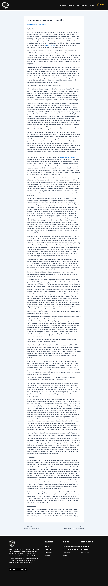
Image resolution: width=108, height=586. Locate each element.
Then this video (51, 45)
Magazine (71, 5)
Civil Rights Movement (67, 157)
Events (92, 5)
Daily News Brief (82, 5)
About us (63, 5)
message (30, 41)
